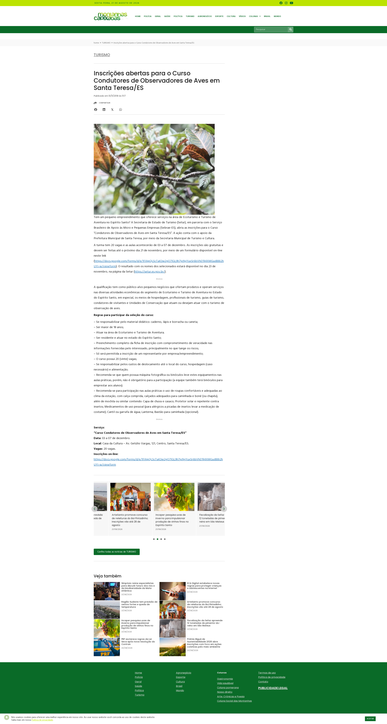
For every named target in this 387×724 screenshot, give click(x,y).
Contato (263, 681)
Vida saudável (225, 683)
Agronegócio (183, 672)
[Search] (290, 29)
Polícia (139, 677)
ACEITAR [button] (370, 718)
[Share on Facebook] (95, 109)
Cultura (180, 681)
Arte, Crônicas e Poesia (230, 696)
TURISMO (106, 43)
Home (138, 672)
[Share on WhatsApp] (120, 109)
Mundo (180, 690)
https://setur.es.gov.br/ (150, 271)
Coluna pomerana (228, 687)
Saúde (138, 686)
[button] (154, 539)
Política (139, 690)
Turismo (139, 695)
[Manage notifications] (6, 717)
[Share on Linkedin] (104, 109)
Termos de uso (267, 672)
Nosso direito (224, 692)
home (96, 43)
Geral (138, 681)
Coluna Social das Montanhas (234, 701)
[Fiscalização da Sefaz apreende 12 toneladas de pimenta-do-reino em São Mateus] (203, 508)
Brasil (179, 686)
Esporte (180, 677)
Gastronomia (225, 679)
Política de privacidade (271, 677)
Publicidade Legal (273, 688)
